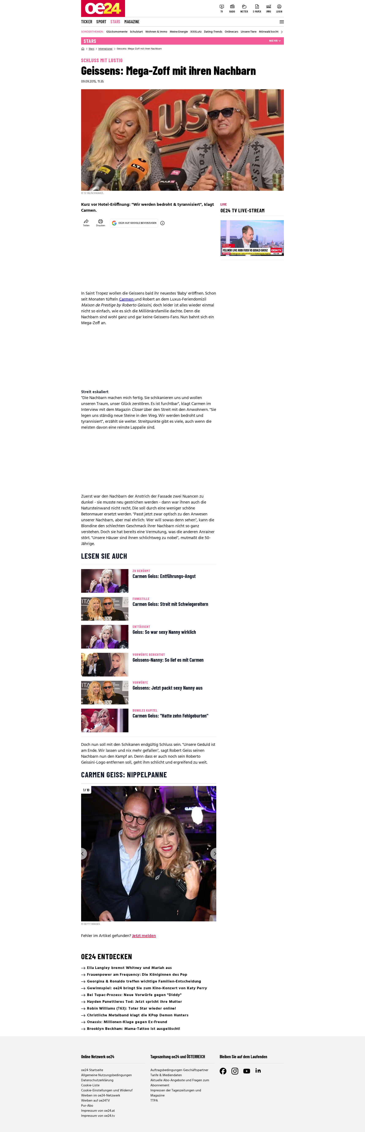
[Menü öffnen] (281, 22)
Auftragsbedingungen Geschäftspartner (179, 1070)
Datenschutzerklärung (97, 1080)
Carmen (127, 299)
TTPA (154, 1100)
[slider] (241, 249)
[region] (148, 856)
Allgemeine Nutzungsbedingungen (106, 1075)
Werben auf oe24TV (95, 1100)
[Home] (82, 49)
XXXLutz (196, 32)
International (105, 49)
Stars (115, 21)
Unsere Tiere (248, 32)
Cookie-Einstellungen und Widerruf (106, 1090)
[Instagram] (235, 1071)
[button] (227, 249)
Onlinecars (231, 32)
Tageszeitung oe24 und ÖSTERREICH (177, 1056)
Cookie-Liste (90, 1085)
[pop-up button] (270, 249)
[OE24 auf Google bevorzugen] (162, 223)
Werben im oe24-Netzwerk (100, 1095)
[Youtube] (246, 1071)
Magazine (132, 21)
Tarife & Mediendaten (166, 1075)
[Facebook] (223, 1071)
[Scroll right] (282, 32)
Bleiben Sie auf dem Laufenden (243, 1056)
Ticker (86, 21)
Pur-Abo (87, 1106)
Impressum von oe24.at (98, 1111)
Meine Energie (179, 32)
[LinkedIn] (258, 1071)
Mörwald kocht (268, 32)
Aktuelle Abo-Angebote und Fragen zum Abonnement (179, 1083)
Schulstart (136, 32)
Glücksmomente (116, 32)
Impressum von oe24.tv (98, 1116)
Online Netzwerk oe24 (97, 1056)
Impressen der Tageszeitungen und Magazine (175, 1093)
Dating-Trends (213, 32)
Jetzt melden (144, 936)
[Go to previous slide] (81, 854)
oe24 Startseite (92, 1070)
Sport (101, 21)
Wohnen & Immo (156, 32)
